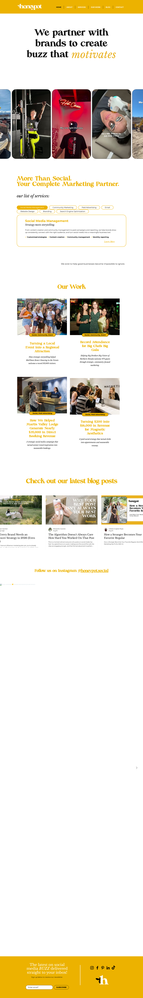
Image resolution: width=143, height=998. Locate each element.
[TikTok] (113, 968)
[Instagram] (92, 968)
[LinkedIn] (108, 968)
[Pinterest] (102, 968)
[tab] (32, 207)
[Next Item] (136, 768)
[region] (42, 336)
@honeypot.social (93, 571)
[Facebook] (97, 968)
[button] (81, 7)
